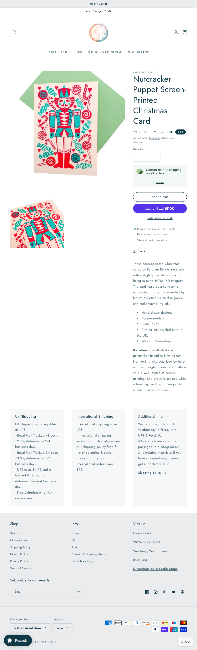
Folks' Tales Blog (82, 561)
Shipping (154, 138)
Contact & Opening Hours (89, 554)
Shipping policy (149, 472)
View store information (152, 240)
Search (14, 533)
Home (75, 533)
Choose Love (18, 540)
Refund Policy (19, 554)
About (75, 547)
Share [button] (141, 251)
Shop (75, 540)
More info (160, 182)
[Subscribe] (78, 591)
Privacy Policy (19, 561)
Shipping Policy (20, 547)
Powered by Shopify (45, 641)
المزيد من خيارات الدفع (160, 218)
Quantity (138, 149)
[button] (14, 32)
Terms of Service (21, 568)
